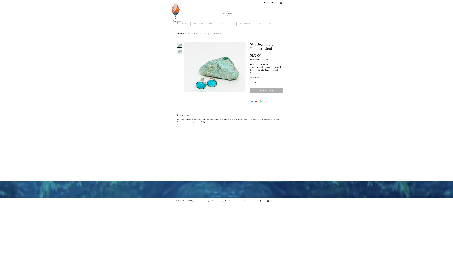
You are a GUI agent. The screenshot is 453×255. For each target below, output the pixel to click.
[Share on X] (265, 101)
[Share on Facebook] (251, 101)
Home (179, 34)
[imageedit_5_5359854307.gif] (268, 3)
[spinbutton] (256, 82)
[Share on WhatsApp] (260, 101)
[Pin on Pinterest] (256, 101)
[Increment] (259, 82)
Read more (254, 73)
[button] (281, 2)
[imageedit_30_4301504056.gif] (265, 3)
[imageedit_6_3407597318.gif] (272, 3)
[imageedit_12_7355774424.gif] (276, 3)
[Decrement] (252, 82)
